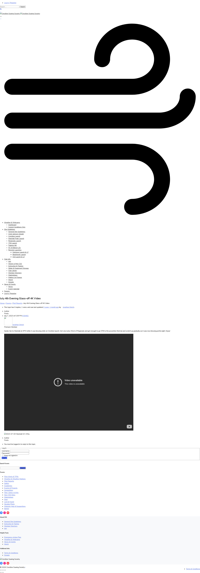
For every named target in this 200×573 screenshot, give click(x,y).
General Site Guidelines (16, 232)
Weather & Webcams (12, 222)
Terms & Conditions (11, 553)
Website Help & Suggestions (15, 506)
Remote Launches (14, 250)
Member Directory (15, 273)
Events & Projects (10, 488)
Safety (6, 483)
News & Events (10, 284)
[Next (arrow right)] (3, 572)
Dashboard (12, 225)
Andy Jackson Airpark (16, 234)
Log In (4, 458)
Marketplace (12, 275)
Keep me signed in (11, 455)
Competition (8, 490)
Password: (6, 453)
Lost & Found (9, 502)
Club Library (12, 270)
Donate (11, 282)
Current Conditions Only (16, 227)
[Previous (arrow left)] (1, 572)
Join (9, 261)
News (10, 287)
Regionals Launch (14, 241)
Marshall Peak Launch (16, 238)
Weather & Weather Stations (15, 479)
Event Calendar (13, 289)
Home (2, 303)
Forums (7, 291)
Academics (8, 486)
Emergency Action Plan (12, 537)
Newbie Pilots (9, 504)
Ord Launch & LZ (18, 257)
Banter (6, 509)
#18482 (25, 316)
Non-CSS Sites (9, 495)
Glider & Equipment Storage (18, 268)
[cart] (0, 11)
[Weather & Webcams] (100, 218)
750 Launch (12, 243)
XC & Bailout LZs (14, 248)
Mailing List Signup (15, 277)
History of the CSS (15, 264)
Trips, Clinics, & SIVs (11, 493)
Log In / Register (10, 3)
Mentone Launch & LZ (20, 252)
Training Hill (12, 245)
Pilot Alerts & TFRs (11, 477)
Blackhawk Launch (19, 254)
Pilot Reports (17, 303)
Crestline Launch (14, 236)
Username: (6, 451)
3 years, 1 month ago (51, 307)
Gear (6, 499)
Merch (10, 280)
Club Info (7, 259)
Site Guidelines (9, 229)
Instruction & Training (15, 266)
